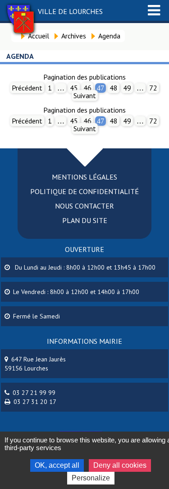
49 (127, 87)
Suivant (84, 95)
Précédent (27, 87)
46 (87, 87)
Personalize (91, 478)
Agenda (109, 35)
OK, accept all (57, 465)
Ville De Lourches (70, 11)
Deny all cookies (119, 465)
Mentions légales (84, 176)
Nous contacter (84, 205)
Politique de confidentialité (84, 191)
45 (74, 87)
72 (153, 87)
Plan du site (84, 220)
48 (114, 87)
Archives (73, 35)
